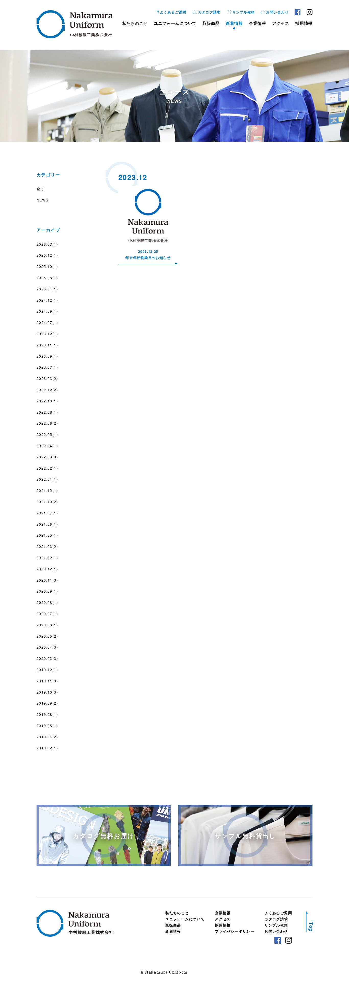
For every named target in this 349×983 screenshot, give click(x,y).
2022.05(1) (47, 434)
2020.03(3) (47, 658)
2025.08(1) (47, 277)
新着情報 (234, 23)
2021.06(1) (47, 524)
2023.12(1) (47, 333)
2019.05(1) (47, 725)
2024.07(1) (47, 322)
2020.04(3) (47, 647)
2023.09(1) (47, 356)
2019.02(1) (47, 747)
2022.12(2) (47, 389)
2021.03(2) (47, 546)
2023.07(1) (47, 367)
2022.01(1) (47, 479)
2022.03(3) (47, 456)
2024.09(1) (47, 311)
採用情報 (303, 23)
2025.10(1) (47, 266)
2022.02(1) (47, 468)
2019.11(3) (47, 680)
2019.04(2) (47, 736)
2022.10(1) (47, 400)
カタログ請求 (209, 12)
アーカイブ (48, 230)
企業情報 (257, 23)
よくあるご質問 (173, 12)
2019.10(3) (47, 692)
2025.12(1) (47, 255)
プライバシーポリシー (234, 931)
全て (40, 188)
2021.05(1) (47, 535)
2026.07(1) (47, 244)
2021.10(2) (47, 501)
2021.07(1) (47, 512)
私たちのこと (135, 23)
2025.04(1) (47, 288)
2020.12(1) (47, 568)
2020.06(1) (47, 624)
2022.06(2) (47, 423)
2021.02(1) (47, 557)
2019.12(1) (47, 669)
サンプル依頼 (243, 12)
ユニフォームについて (175, 23)
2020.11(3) (47, 580)
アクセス (280, 23)
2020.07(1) (47, 613)
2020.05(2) (47, 636)
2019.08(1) (47, 714)
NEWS (43, 199)
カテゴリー (48, 175)
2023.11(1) (47, 344)
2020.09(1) (47, 591)
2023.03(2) (47, 378)
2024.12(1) (47, 300)
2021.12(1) (47, 490)
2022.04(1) (47, 445)
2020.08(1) (47, 602)
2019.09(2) (47, 703)
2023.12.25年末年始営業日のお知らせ (147, 254)
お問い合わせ (277, 12)
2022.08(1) (47, 412)
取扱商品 (211, 23)
